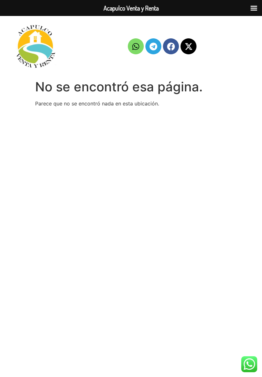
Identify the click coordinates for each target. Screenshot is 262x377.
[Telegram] (153, 46)
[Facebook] (171, 46)
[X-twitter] (188, 46)
